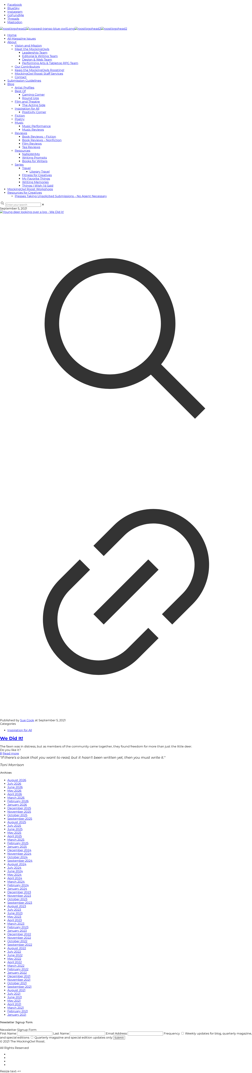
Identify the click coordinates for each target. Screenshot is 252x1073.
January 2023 (17, 930)
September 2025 (19, 818)
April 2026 (14, 794)
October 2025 (17, 815)
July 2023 (14, 909)
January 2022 (17, 972)
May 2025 (14, 832)
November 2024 (19, 853)
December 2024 (19, 850)
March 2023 (15, 923)
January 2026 (17, 804)
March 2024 (16, 881)
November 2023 (19, 895)
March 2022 (15, 965)
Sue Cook (27, 720)
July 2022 (14, 951)
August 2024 (16, 864)
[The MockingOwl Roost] (63, 28)
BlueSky (13, 8)
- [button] (17, 1071)
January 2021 (16, 1014)
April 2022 (14, 962)
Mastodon (14, 22)
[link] (43, 204)
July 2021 (13, 993)
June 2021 (14, 997)
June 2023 (15, 913)
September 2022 (19, 944)
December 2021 (18, 976)
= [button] (20, 1071)
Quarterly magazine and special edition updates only (73, 1037)
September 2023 (19, 902)
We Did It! (11, 738)
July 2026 (14, 783)
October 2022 (17, 941)
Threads (13, 18)
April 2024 (14, 878)
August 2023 (16, 906)
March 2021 (15, 1007)
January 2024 (17, 888)
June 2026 (15, 787)
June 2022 (15, 955)
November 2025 (19, 811)
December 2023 (19, 892)
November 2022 (19, 937)
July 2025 (14, 825)
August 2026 (16, 780)
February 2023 (17, 927)
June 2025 (15, 829)
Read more (11, 753)
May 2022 (14, 958)
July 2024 (14, 867)
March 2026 (16, 797)
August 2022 (16, 948)
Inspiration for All (19, 730)
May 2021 (14, 1000)
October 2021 (17, 983)
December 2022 (19, 934)
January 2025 (17, 846)
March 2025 (15, 839)
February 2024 (18, 885)
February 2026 (18, 801)
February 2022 (17, 969)
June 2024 (15, 871)
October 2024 (17, 857)
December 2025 (19, 808)
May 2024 (14, 874)
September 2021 (19, 986)
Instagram (15, 11)
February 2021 (17, 1011)
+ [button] (18, 1071)
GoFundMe (15, 15)
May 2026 (14, 790)
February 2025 (17, 843)
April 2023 (14, 920)
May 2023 (14, 916)
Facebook (14, 4)
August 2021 (16, 990)
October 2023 (17, 899)
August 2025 (16, 822)
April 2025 (14, 836)
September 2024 (19, 860)
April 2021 (14, 1004)
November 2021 (18, 979)
